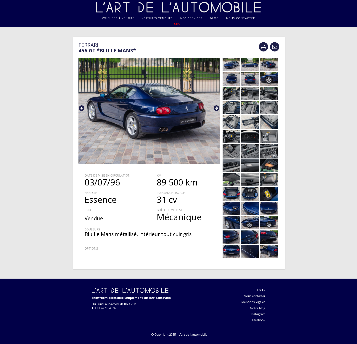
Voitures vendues (157, 18)
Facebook (258, 320)
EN (259, 290)
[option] (149, 111)
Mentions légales (253, 302)
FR (263, 290)
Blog (214, 18)
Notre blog (257, 308)
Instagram (258, 314)
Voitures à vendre (118, 18)
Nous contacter (240, 18)
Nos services (191, 18)
